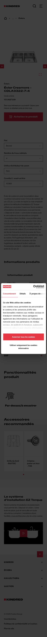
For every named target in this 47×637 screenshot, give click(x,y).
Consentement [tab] (9, 294)
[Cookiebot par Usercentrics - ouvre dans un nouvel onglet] (33, 286)
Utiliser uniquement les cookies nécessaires (23, 346)
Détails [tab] (23, 294)
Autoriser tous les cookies (23, 337)
